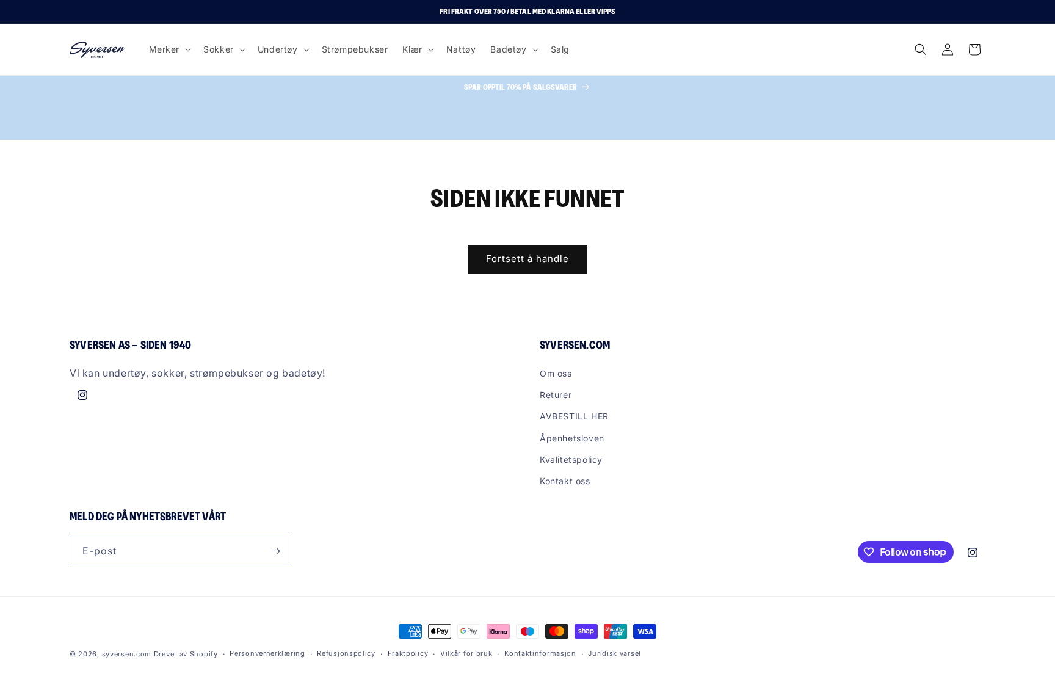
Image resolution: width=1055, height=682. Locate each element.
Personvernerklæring (267, 653)
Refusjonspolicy (346, 653)
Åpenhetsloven (572, 438)
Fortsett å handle (527, 258)
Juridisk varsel (614, 653)
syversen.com (126, 654)
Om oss (556, 373)
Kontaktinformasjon (540, 653)
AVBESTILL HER (574, 416)
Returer (555, 395)
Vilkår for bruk (466, 653)
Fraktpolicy (408, 653)
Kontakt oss (565, 481)
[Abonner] (275, 551)
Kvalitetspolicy (571, 459)
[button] (169, 49)
